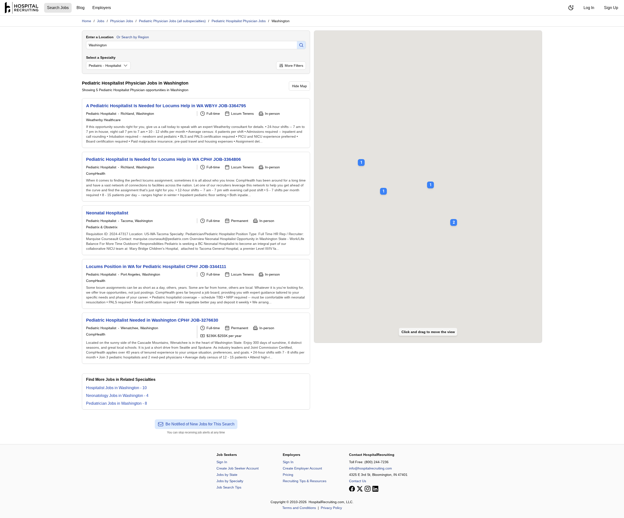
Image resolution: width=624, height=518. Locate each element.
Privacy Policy (331, 508)
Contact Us (357, 481)
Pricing (288, 475)
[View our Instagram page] (367, 489)
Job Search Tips (228, 487)
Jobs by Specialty (229, 481)
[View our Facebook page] (352, 489)
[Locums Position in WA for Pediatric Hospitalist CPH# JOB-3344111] (196, 283)
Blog (81, 8)
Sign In (221, 462)
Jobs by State (226, 475)
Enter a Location (100, 37)
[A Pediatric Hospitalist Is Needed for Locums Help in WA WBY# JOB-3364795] (196, 123)
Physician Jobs (121, 21)
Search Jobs (58, 8)
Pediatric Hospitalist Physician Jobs (239, 21)
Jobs (100, 21)
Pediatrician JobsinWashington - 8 (116, 403)
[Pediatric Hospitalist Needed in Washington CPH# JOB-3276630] (196, 338)
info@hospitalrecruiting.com (370, 468)
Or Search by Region (133, 37)
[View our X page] (360, 489)
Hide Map (299, 86)
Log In (589, 8)
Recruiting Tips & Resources (304, 481)
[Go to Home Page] (21, 8)
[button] (453, 219)
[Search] (301, 45)
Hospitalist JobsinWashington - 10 (116, 388)
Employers (101, 8)
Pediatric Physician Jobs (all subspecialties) (172, 21)
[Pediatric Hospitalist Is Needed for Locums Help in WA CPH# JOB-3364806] (196, 176)
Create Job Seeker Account (237, 468)
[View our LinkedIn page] (375, 489)
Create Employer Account (302, 468)
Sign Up (611, 8)
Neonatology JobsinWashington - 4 (117, 395)
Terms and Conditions (299, 508)
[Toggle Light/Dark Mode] (571, 8)
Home (86, 21)
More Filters (294, 65)
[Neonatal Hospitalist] (196, 230)
